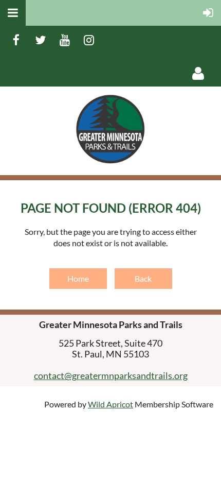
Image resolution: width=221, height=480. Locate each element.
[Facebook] (16, 40)
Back (143, 278)
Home (78, 278)
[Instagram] (89, 40)
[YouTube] (64, 40)
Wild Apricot (110, 404)
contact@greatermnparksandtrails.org (111, 375)
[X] (40, 40)
